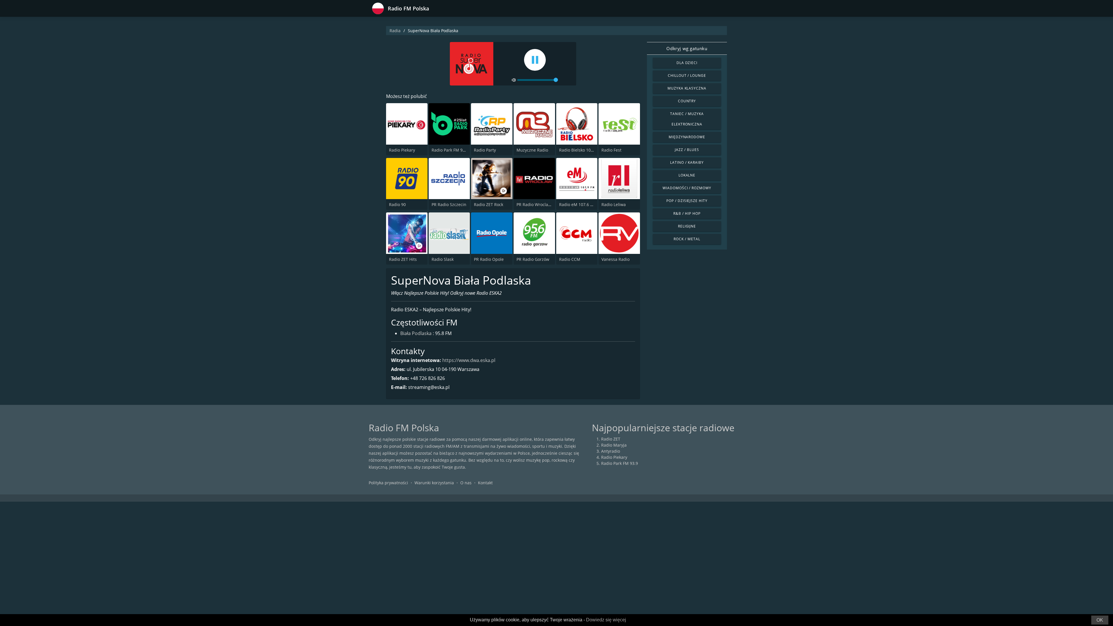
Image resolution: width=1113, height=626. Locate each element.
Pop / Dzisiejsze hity (687, 200)
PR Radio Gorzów (533, 259)
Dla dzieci (687, 62)
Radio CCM (569, 259)
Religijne (687, 226)
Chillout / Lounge (687, 75)
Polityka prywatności (388, 482)
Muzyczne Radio (532, 150)
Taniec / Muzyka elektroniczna (686, 119)
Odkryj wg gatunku (686, 48)
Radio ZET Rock (488, 204)
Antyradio (610, 451)
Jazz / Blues (687, 149)
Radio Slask (443, 259)
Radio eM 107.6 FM (577, 204)
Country (687, 101)
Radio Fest (611, 150)
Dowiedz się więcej (606, 619)
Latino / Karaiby (686, 162)
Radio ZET (610, 439)
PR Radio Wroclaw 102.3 (540, 204)
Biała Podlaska (416, 333)
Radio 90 (397, 204)
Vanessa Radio (615, 259)
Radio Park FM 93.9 (450, 150)
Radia (395, 30)
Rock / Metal (687, 238)
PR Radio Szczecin (449, 204)
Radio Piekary (402, 150)
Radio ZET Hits (403, 259)
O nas (466, 482)
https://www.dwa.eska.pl (468, 360)
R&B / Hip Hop (686, 213)
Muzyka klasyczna (687, 88)
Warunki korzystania (434, 482)
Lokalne (687, 175)
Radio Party (485, 150)
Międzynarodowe (687, 136)
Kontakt (485, 482)
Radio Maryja (614, 445)
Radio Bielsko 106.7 (577, 150)
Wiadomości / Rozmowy (687, 187)
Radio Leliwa (613, 204)
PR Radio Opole (489, 259)
